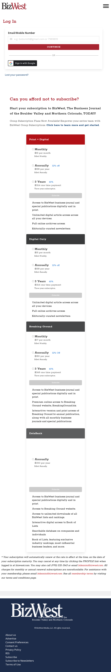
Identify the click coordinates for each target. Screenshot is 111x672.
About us (10, 635)
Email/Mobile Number (21, 33)
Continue (53, 47)
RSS (7, 653)
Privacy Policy (13, 649)
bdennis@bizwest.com (90, 565)
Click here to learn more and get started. (72, 125)
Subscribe (55, 195)
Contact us (11, 646)
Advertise (10, 638)
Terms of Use (13, 664)
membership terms (82, 573)
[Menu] (106, 6)
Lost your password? (16, 74)
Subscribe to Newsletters (19, 660)
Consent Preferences (16, 642)
